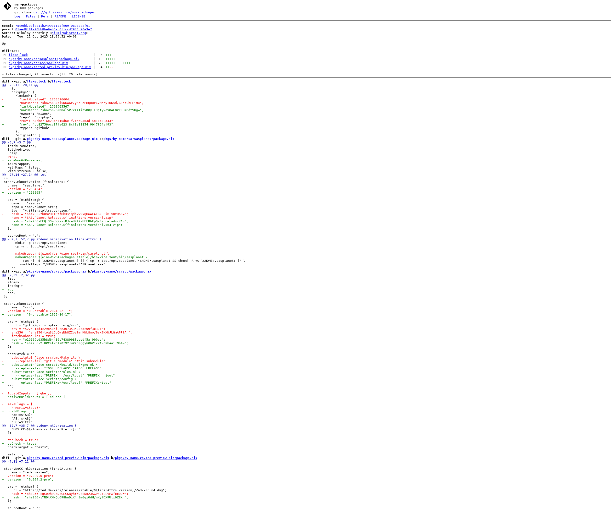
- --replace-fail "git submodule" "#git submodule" (53, 361)
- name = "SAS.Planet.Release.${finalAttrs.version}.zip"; (58, 217)
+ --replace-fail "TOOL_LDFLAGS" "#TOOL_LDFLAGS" (52, 368)
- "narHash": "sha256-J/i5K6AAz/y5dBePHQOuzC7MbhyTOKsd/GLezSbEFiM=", (73, 103)
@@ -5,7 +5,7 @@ (16, 142)
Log (17, 16)
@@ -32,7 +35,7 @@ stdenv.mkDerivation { (39, 425)
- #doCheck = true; (20, 440)
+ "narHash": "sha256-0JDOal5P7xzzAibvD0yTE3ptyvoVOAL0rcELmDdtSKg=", (73, 110)
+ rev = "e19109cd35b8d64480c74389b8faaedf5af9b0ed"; (53, 339)
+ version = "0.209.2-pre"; (28, 479)
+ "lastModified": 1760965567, (36, 106)
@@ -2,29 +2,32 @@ (18, 275)
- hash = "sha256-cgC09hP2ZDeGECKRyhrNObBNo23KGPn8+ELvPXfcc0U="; (65, 494)
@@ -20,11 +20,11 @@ (20, 85)
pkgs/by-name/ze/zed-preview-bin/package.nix (50, 67)
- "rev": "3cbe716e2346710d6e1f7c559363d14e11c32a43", (58, 121)
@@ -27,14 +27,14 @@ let (24, 174)
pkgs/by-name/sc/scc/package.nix (38, 63)
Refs (45, 16)
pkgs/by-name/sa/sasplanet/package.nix (44, 59)
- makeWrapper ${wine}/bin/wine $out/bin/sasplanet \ (55, 253)
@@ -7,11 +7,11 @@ (18, 461)
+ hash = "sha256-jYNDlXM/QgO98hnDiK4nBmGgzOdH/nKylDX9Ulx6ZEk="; (65, 497)
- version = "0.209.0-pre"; (28, 476)
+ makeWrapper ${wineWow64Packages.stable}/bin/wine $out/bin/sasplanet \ (75, 257)
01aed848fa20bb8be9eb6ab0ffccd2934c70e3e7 (53, 29)
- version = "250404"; (23, 189)
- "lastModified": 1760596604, (36, 99)
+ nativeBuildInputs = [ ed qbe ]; (34, 397)
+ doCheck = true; (19, 443)
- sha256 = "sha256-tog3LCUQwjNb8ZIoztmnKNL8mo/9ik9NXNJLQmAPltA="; (67, 332)
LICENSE (78, 16)
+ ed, (7, 289)
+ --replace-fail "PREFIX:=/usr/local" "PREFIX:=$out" (56, 382)
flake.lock (18, 55)
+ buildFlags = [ (18, 411)
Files (30, 16)
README (60, 16)
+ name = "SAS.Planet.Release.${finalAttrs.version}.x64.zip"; (62, 225)
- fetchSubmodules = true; (29, 336)
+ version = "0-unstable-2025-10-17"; (37, 314)
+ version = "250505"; (23, 192)
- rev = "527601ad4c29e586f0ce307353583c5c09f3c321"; (53, 329)
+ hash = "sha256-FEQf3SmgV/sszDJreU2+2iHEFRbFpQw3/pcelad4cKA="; (65, 221)
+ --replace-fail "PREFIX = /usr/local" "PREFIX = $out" (58, 375)
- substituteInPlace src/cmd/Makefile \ (41, 357)
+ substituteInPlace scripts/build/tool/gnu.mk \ (50, 364)
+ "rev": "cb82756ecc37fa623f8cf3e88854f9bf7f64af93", (58, 124)
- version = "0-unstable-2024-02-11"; (37, 311)
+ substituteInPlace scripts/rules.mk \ (41, 372)
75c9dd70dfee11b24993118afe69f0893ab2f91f (53, 25)
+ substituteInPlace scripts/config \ (39, 379)
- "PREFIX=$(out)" (21, 407)
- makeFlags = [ (17, 404)
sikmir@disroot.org (69, 33)
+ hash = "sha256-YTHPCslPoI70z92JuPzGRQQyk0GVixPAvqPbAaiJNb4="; (65, 343)
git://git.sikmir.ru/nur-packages (64, 12)
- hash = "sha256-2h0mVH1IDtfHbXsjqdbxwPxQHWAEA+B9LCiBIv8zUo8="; (65, 214)
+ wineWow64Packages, (22, 160)
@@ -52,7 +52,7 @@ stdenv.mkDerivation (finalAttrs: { (52, 239)
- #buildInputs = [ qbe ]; (27, 393)
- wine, (9, 156)
